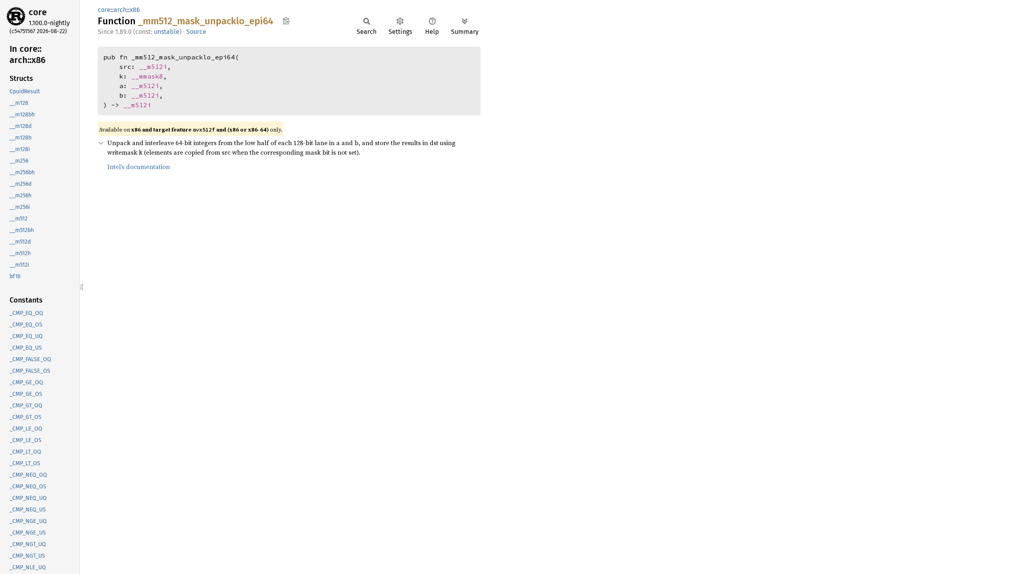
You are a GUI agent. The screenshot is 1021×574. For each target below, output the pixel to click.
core (38, 12)
